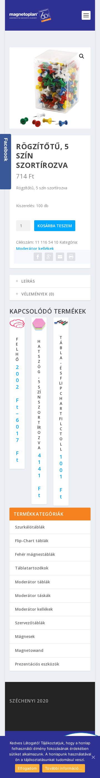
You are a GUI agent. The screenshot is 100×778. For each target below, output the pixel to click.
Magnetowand (29, 650)
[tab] (50, 281)
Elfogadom (27, 768)
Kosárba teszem (55, 225)
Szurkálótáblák (30, 527)
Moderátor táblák (32, 581)
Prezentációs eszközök (37, 664)
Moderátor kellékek (35, 248)
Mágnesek (25, 636)
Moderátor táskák (33, 595)
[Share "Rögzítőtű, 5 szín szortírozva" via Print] (71, 257)
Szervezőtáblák (30, 622)
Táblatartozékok (31, 568)
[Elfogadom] (93, 757)
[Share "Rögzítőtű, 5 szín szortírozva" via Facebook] (38, 257)
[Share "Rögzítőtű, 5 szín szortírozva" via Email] (60, 257)
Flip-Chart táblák (31, 540)
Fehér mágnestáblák (35, 554)
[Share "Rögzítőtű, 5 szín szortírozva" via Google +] (49, 257)
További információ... (63, 768)
